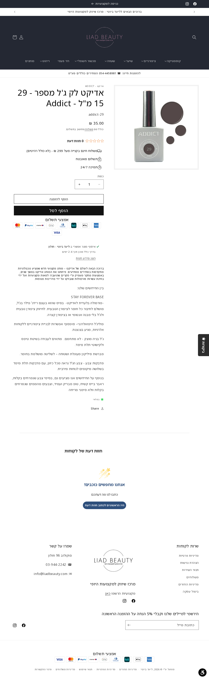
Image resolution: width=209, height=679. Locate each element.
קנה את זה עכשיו (59, 210)
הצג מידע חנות (86, 258)
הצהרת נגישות (189, 563)
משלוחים (192, 577)
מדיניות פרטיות (189, 555)
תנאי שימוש (85, 669)
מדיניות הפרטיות (106, 669)
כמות (101, 176)
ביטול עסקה (191, 591)
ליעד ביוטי (146, 669)
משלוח (88, 129)
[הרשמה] (129, 625)
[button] (194, 37)
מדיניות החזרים (188, 584)
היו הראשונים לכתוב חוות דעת (104, 505)
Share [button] (95, 408)
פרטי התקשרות (43, 669)
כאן (108, 593)
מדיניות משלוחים (65, 669)
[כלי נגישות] (202, 672)
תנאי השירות (190, 570)
